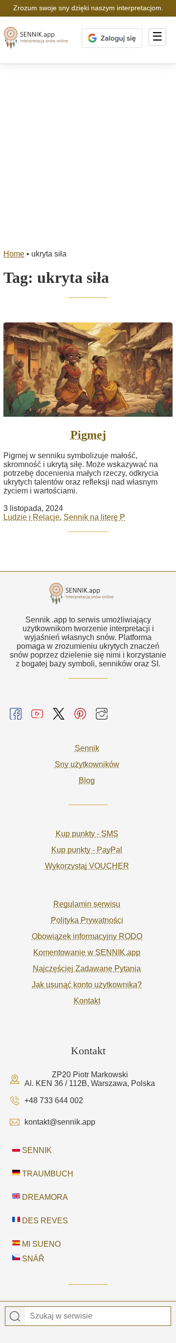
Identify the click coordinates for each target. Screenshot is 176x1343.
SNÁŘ (32, 1259)
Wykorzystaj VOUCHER (87, 866)
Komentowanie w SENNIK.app (86, 952)
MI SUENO (40, 1244)
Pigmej (88, 434)
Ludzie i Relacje (31, 517)
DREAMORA (44, 1197)
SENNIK (36, 1150)
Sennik (87, 748)
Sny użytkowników (87, 764)
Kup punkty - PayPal (86, 850)
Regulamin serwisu (86, 904)
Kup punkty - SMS (87, 834)
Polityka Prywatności (87, 920)
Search (15, 1316)
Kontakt (87, 1001)
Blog (87, 780)
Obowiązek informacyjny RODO (87, 936)
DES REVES (44, 1220)
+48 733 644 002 (53, 1100)
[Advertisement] (88, 157)
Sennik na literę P (94, 517)
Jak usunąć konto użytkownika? (87, 985)
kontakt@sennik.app (59, 1122)
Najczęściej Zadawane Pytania (87, 968)
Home (13, 254)
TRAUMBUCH (46, 1174)
